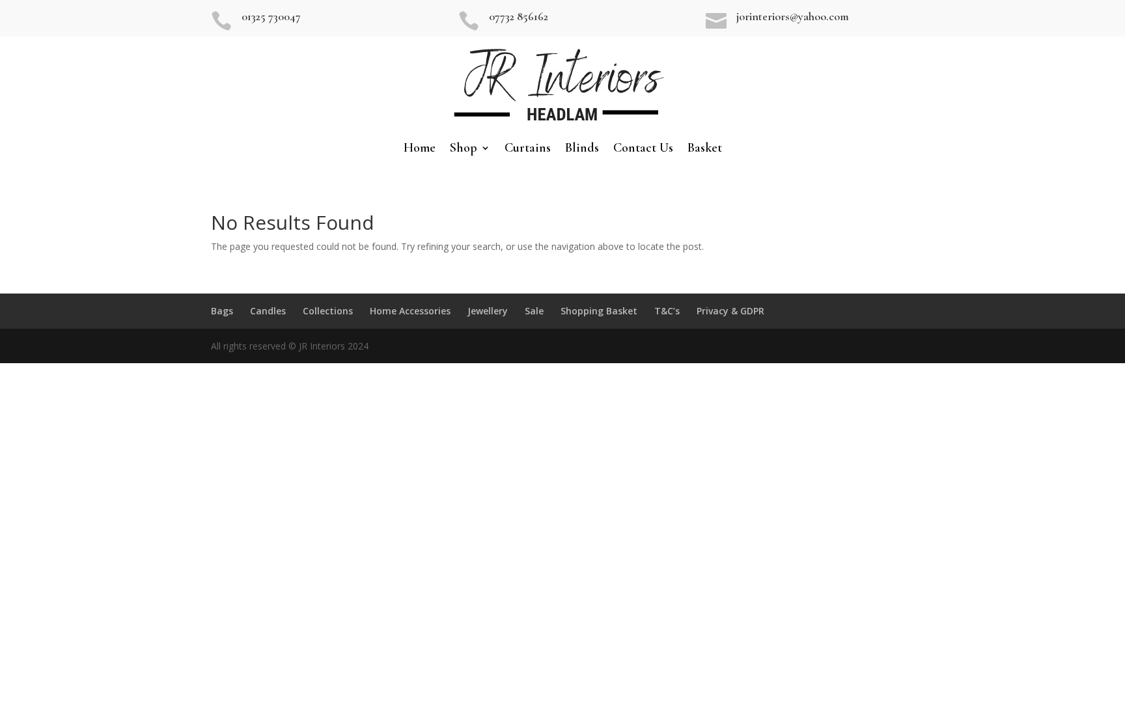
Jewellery (487, 311)
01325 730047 (271, 16)
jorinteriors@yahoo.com (792, 16)
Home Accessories (410, 311)
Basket (705, 149)
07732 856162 (518, 16)
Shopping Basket (599, 311)
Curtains (528, 149)
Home (420, 149)
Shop (463, 149)
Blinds (582, 149)
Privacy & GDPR (730, 311)
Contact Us (643, 149)
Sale (534, 311)
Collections (328, 311)
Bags (222, 311)
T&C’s (667, 311)
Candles (268, 311)
